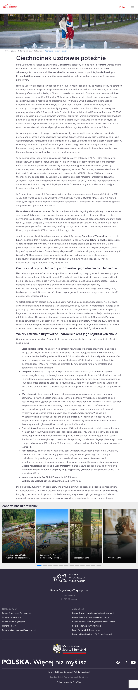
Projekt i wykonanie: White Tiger (69, 682)
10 (88, 565)
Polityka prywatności (82, 672)
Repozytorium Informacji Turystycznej (18, 630)
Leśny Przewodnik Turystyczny (86, 630)
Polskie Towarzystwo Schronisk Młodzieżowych (93, 613)
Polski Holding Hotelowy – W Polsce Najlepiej (92, 634)
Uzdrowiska (38, 51)
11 (93, 565)
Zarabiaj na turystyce (11, 617)
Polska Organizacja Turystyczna (16, 613)
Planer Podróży (9, 626)
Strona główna (10, 51)
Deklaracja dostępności (64, 672)
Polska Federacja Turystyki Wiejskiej (88, 626)
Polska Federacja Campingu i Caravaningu (90, 617)
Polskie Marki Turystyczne (13, 621)
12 (99, 565)
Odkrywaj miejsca (25, 51)
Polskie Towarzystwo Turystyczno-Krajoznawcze (93, 621)
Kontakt (51, 672)
